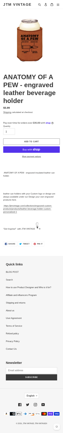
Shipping (7, 112)
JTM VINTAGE (17, 4)
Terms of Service (14, 326)
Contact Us (11, 349)
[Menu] (58, 4)
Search (9, 279)
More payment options (31, 156)
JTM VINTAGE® (41, 423)
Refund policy (12, 333)
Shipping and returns (15, 302)
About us (10, 310)
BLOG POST (12, 272)
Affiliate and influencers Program (21, 295)
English (31, 395)
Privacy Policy (13, 341)
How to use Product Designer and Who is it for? (28, 287)
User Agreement (14, 318)
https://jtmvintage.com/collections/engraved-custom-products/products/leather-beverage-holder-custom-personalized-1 (27, 208)
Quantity (6, 126)
